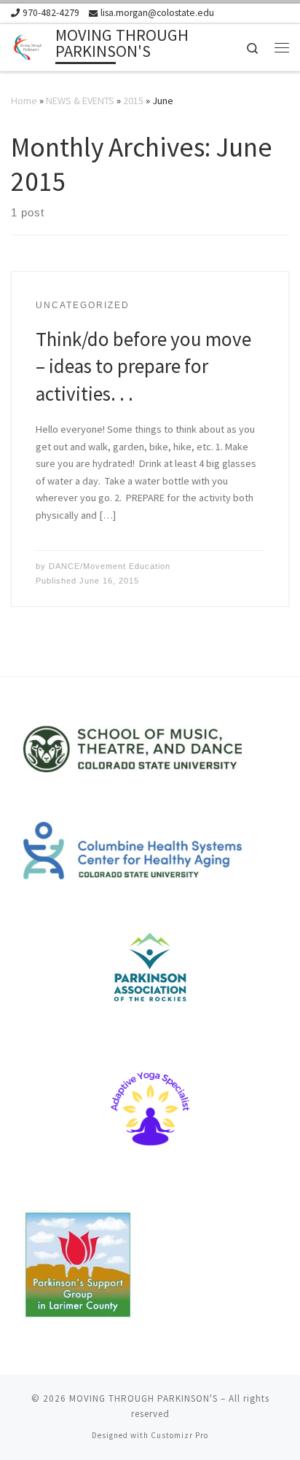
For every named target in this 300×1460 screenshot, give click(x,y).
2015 (133, 100)
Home (24, 100)
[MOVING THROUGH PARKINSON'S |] (30, 45)
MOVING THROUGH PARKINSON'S (143, 1398)
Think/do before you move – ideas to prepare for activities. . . (143, 366)
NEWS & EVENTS (80, 100)
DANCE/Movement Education (109, 566)
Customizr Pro (179, 1435)
